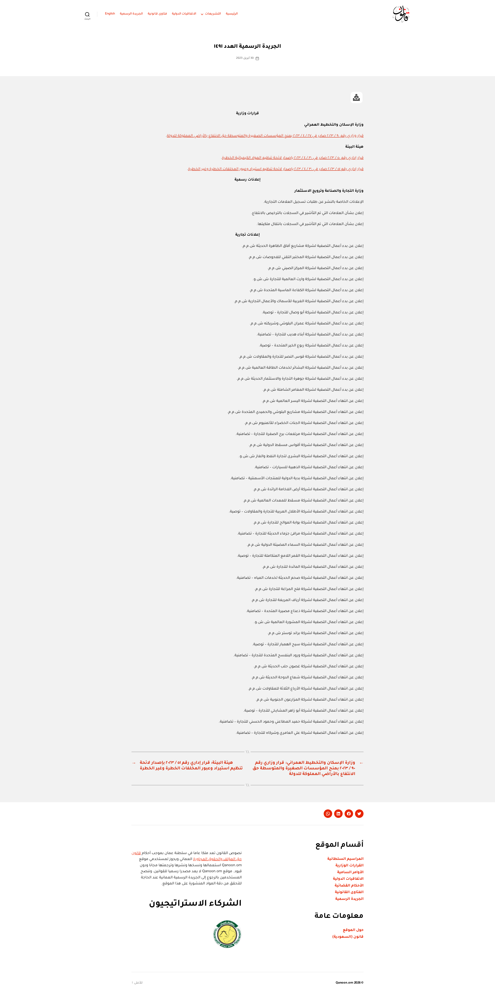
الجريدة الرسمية (131, 14)
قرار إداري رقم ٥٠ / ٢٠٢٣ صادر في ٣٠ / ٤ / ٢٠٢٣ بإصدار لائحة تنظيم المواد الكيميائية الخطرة (293, 158)
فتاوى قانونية (157, 14)
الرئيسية (232, 14)
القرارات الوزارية (349, 866)
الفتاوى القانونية (349, 892)
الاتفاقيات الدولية (184, 14)
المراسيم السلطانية (345, 859)
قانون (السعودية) (348, 937)
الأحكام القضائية (349, 886)
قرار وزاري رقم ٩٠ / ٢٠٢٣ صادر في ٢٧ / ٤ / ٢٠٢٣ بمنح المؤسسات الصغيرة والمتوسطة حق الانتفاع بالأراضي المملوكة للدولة (265, 136)
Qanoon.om (344, 983)
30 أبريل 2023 (244, 58)
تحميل (357, 97)
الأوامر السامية (350, 872)
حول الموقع (353, 930)
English (110, 14)
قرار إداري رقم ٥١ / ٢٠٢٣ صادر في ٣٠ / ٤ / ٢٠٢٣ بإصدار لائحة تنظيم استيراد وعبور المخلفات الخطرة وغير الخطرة (276, 169)
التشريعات (213, 14)
